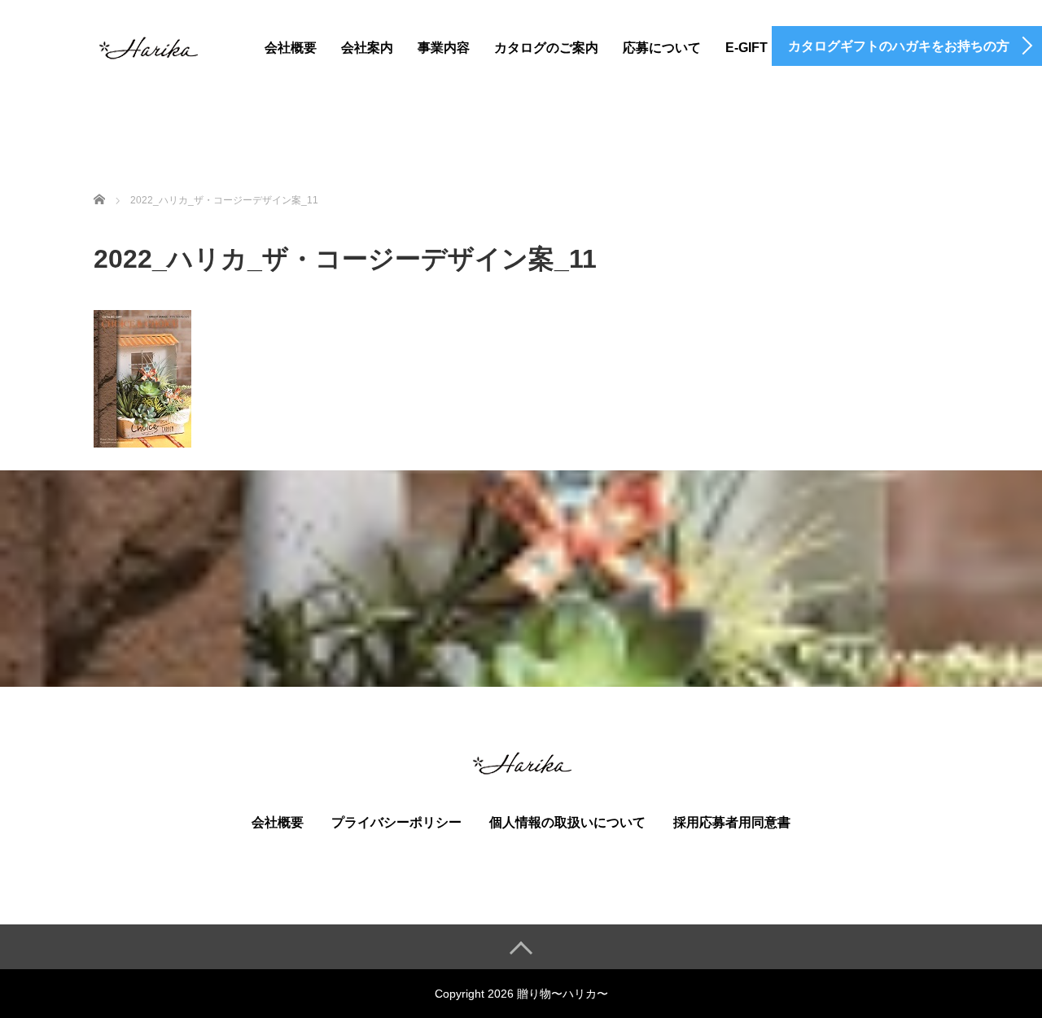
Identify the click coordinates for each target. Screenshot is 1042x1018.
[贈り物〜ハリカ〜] (147, 45)
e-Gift (746, 48)
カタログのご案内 (546, 48)
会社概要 (291, 48)
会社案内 (367, 48)
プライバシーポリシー (396, 822)
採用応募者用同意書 (731, 822)
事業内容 (444, 48)
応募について (662, 48)
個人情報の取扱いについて (567, 822)
